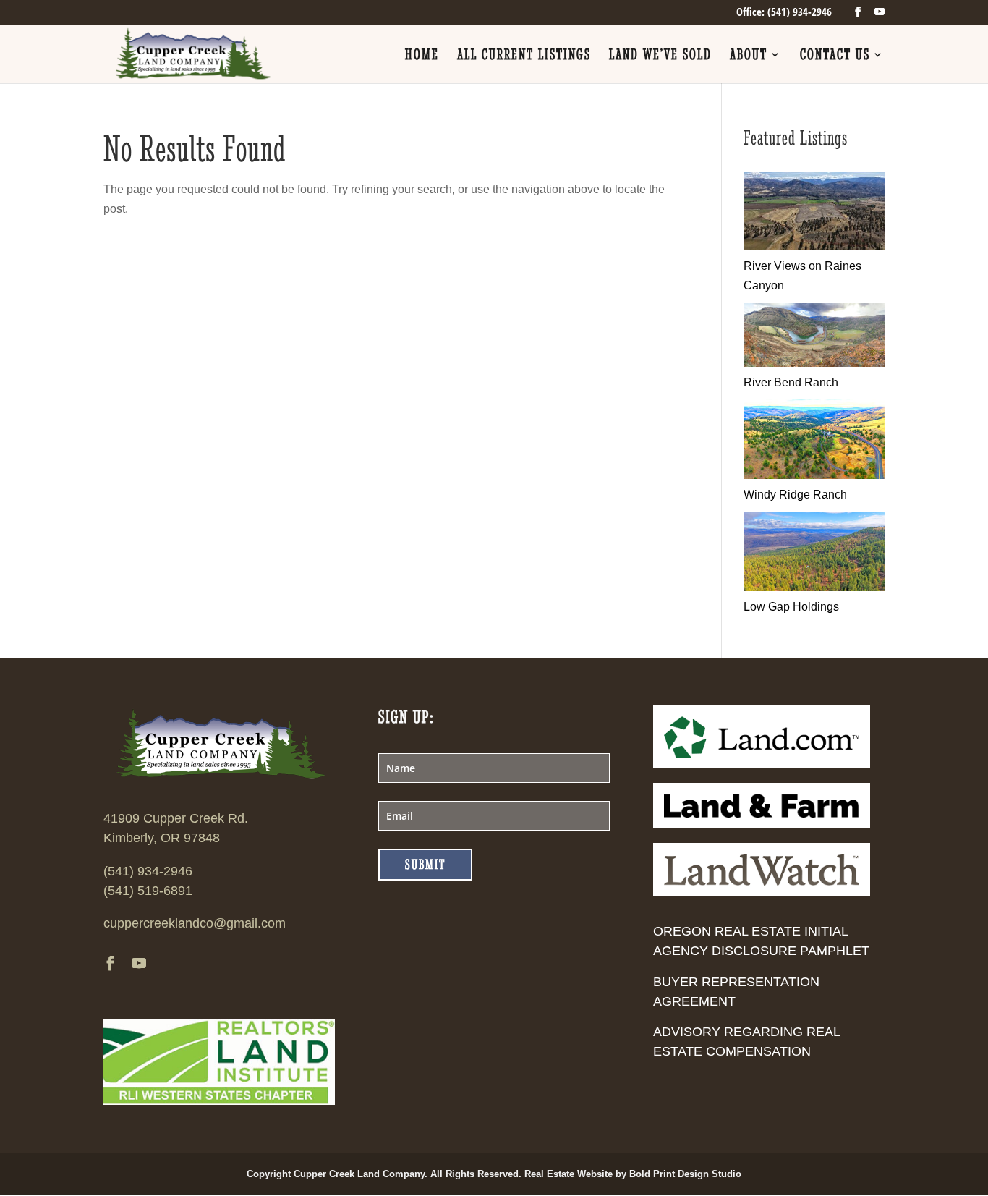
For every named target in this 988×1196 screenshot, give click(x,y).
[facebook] (858, 12)
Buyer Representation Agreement (736, 992)
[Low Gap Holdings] (814, 587)
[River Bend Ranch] (814, 363)
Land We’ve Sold (660, 56)
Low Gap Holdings (791, 607)
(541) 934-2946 (147, 871)
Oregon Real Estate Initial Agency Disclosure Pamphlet (761, 941)
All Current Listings (524, 56)
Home (422, 56)
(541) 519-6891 (147, 890)
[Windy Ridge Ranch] (814, 475)
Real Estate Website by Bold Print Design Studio (632, 1174)
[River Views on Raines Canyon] (814, 246)
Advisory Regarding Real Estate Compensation (746, 1042)
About (748, 56)
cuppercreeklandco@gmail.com (194, 923)
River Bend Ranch (791, 382)
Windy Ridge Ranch (795, 494)
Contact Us (835, 56)
